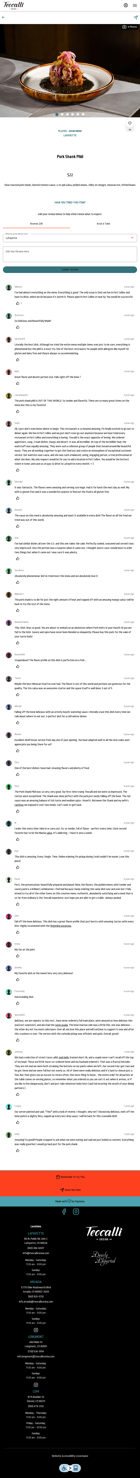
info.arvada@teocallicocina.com (36, 1301)
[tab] (36, 223)
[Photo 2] (62, 114)
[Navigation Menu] (135, 5)
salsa (49, 833)
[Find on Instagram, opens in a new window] (76, 1213)
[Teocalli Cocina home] (19, 5)
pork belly (64, 1057)
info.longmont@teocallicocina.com (36, 1356)
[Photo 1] (56, 114)
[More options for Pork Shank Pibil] (129, 123)
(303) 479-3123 (36, 1406)
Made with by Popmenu (44, 1201)
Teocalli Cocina (104, 1233)
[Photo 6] (83, 114)
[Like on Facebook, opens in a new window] (64, 1213)
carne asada (61, 1025)
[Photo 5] (77, 114)
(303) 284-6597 (36, 1248)
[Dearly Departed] (104, 1258)
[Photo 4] (72, 114)
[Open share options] (136, 17)
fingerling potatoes (60, 926)
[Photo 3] (67, 114)
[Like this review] (19, 327)
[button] (4, 17)
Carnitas (19, 805)
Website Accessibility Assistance (70, 1456)
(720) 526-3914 (36, 1351)
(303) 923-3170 (36, 1296)
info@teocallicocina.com (36, 1253)
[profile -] (126, 5)
